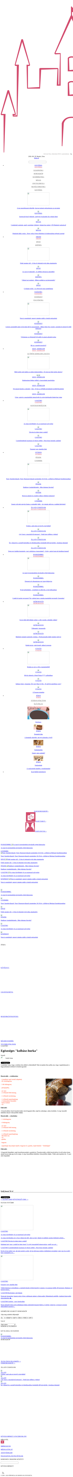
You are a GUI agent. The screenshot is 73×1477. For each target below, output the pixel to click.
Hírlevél (36, 158)
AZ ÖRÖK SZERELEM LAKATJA (38, 354)
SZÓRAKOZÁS (38, 601)
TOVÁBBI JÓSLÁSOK (8, 1044)
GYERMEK (38, 460)
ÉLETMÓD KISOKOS (38, 772)
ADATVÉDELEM (6, 1453)
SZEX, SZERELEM (38, 349)
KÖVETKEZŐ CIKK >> (20, 1199)
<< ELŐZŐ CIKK (6, 1199)
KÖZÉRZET (38, 297)
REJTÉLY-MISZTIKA (38, 187)
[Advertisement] (36, 787)
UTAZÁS (38, 648)
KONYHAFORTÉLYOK (38, 405)
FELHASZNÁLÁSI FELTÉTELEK (12, 1456)
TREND (38, 237)
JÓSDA (38, 695)
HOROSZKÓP (38, 173)
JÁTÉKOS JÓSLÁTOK (38, 700)
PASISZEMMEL (38, 554)
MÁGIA (38, 180)
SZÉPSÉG (38, 245)
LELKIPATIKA (38, 170)
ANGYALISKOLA (38, 183)
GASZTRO (38, 400)
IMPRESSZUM (6, 1446)
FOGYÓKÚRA (38, 300)
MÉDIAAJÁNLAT (7, 1449)
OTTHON (38, 452)
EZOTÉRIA (38, 165)
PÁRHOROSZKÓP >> (8, 1363)
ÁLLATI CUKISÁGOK (38, 507)
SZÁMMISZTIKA (38, 177)
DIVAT (38, 242)
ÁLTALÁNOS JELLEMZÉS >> (11, 1361)
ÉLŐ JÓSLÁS (38, 704)
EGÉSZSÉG (38, 292)
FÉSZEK (38, 457)
